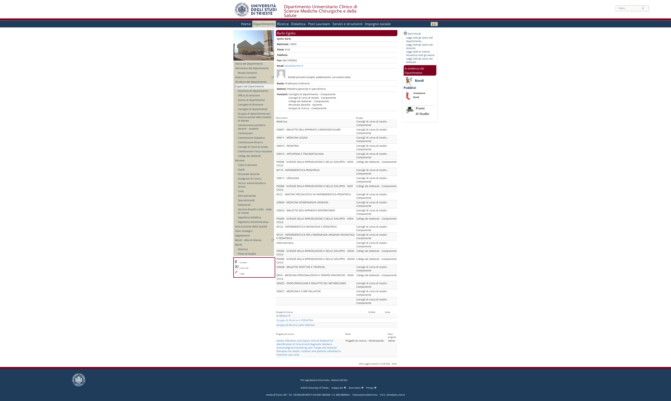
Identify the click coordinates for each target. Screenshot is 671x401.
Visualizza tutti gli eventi (420, 55)
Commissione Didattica (251, 137)
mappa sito (337, 387)
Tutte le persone (247, 165)
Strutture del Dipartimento (250, 81)
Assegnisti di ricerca (249, 178)
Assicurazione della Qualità (251, 226)
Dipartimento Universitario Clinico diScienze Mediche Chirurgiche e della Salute (320, 11)
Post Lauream (319, 24)
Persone (240, 160)
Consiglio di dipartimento (253, 109)
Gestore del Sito (339, 380)
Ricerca (283, 24)
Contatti (243, 262)
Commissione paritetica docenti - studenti (251, 126)
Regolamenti (242, 235)
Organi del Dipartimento (249, 86)
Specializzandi (246, 200)
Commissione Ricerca (250, 142)
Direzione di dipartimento (253, 91)
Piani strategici (243, 231)
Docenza (243, 249)
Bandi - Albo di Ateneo (248, 240)
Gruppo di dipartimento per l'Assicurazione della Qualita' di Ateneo (255, 117)
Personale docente (248, 174)
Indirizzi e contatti (245, 77)
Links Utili (244, 268)
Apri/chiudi (414, 33)
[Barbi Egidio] (434, 24)
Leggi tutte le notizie (418, 51)
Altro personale (247, 195)
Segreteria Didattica (249, 217)
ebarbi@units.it (294, 65)
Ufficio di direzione (249, 95)
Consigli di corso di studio (253, 146)
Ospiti (241, 169)
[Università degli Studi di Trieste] (255, 15)
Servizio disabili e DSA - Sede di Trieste (255, 211)
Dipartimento (264, 24)
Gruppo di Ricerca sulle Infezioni (295, 325)
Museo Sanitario (247, 72)
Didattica (298, 24)
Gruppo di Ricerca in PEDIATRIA (294, 320)
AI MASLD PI (283, 315)
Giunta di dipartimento (251, 100)
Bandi (238, 244)
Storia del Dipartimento (249, 63)
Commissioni (245, 133)
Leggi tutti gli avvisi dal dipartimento (419, 39)
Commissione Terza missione (255, 151)
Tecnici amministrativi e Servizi (252, 184)
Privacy (370, 387)
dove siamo (355, 387)
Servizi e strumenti (347, 24)
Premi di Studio (247, 253)
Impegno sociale (378, 24)
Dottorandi (244, 204)
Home (246, 24)
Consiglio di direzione (250, 104)
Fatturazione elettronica (364, 394)
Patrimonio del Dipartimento (252, 68)
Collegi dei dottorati (249, 156)
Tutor (241, 191)
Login (242, 273)
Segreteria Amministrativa (253, 222)
